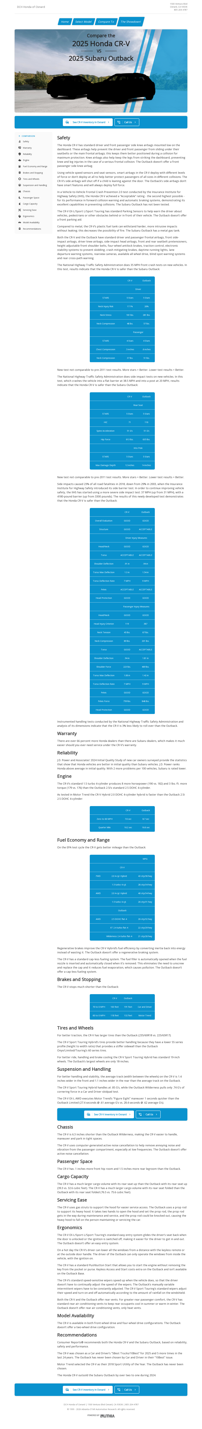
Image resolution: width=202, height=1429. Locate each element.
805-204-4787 (180, 9)
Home (65, 21)
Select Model (83, 21)
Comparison (28, 136)
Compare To (106, 21)
